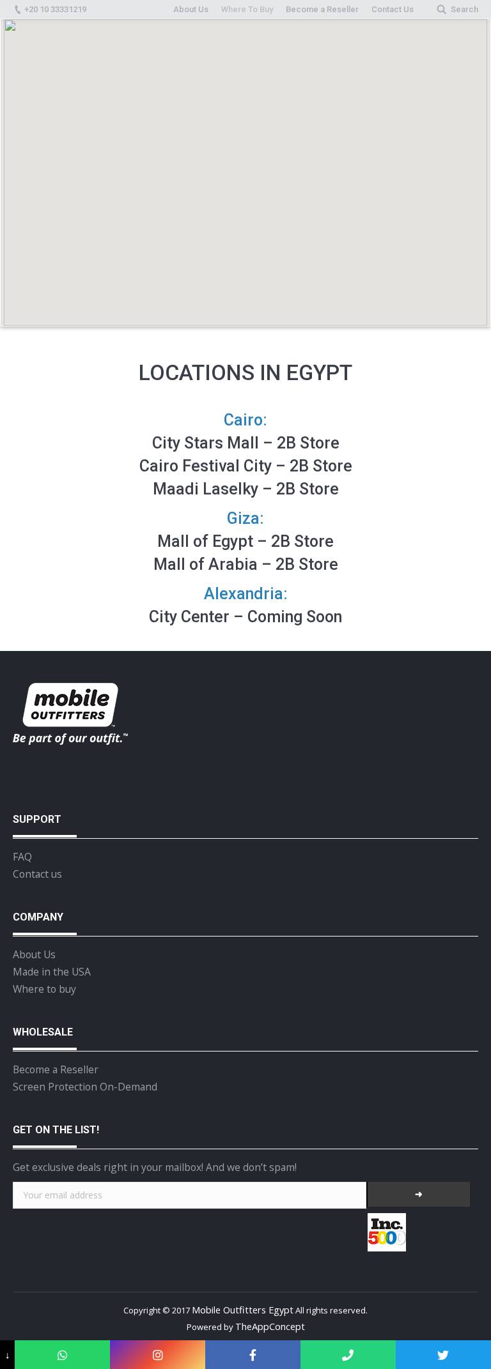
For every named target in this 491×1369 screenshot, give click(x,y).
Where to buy (44, 989)
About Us (34, 954)
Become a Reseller (55, 1069)
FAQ (22, 857)
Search (464, 9)
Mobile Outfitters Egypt (242, 1309)
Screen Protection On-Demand (85, 1087)
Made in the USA (52, 972)
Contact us (37, 874)
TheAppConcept (270, 1326)
